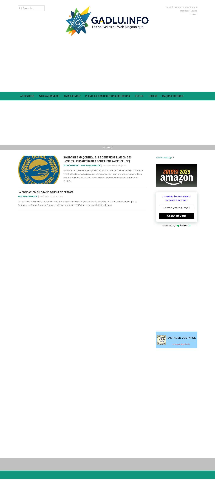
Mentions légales (188, 10)
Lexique (152, 96)
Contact (193, 14)
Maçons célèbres (172, 96)
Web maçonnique (49, 96)
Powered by (169, 225)
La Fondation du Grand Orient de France (46, 192)
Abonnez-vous (176, 215)
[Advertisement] (107, 64)
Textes (139, 96)
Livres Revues (72, 96)
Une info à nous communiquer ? (181, 7)
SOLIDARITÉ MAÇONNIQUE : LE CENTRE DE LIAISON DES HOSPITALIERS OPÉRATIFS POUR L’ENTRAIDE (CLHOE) (97, 159)
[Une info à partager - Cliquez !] (176, 340)
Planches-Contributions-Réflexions (107, 96)
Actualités (27, 96)
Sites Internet (71, 165)
